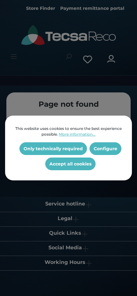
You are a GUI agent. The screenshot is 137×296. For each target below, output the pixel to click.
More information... (77, 134)
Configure (105, 148)
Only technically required (53, 148)
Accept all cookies (70, 164)
